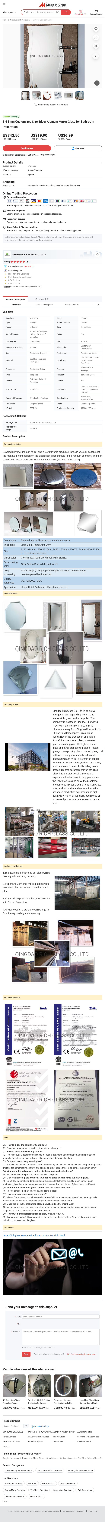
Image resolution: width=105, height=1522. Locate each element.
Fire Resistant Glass (11, 1441)
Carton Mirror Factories (15, 1490)
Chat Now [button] (79, 148)
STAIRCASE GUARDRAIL (13, 1431)
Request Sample (47, 155)
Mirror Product (48, 1483)
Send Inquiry (27, 148)
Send (26, 1354)
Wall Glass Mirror (85, 1490)
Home (5, 20)
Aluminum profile (84, 1431)
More (5, 1501)
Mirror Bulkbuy (36, 1496)
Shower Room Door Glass (88, 1436)
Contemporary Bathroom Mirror (18, 1470)
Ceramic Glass (58, 1436)
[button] (93, 304)
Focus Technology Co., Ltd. (35, 1511)
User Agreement (68, 1511)
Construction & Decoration (20, 20)
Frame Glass (57, 1441)
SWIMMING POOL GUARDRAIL (40, 1431)
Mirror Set (32, 1483)
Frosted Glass (83, 1441)
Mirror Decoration (67, 1483)
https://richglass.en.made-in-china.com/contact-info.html (34, 1235)
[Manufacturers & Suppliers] (52, 4)
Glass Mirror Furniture (62, 1490)
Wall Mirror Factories (13, 1483)
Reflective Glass (9, 1436)
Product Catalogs (41, 1426)
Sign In (7, 286)
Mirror (35, 20)
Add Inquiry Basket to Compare (53, 104)
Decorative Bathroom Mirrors (50, 1470)
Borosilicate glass (35, 1441)
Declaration (81, 1511)
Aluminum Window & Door (63, 1431)
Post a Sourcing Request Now (81, 1354)
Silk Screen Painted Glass (38, 1436)
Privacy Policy (93, 1511)
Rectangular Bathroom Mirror (80, 1470)
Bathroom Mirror (46, 20)
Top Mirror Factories (39, 1490)
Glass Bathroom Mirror (14, 1496)
